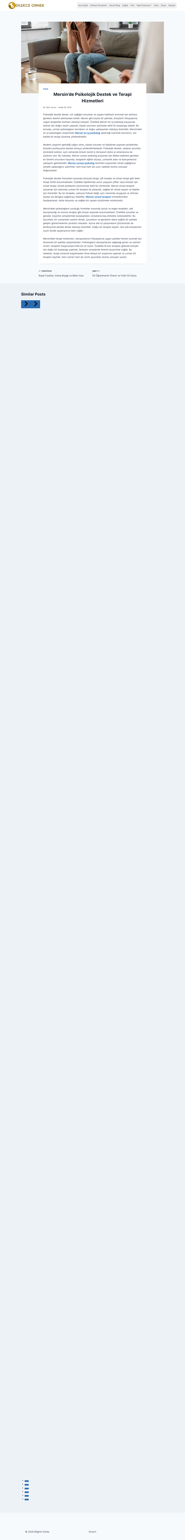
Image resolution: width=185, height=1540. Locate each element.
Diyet (163, 5)
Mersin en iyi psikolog (87, 133)
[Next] (35, 304)
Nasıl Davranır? (144, 5)
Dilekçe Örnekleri (98, 5)
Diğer (45, 89)
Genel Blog (114, 5)
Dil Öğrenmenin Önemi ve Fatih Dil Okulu (114, 273)
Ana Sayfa (83, 5)
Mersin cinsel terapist (98, 196)
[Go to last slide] (26, 304)
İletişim (171, 5)
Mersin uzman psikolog (81, 163)
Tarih (156, 5)
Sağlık (125, 5)
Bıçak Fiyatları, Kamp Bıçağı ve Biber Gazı (61, 273)
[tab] (27, 1481)
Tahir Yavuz (51, 107)
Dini (132, 5)
